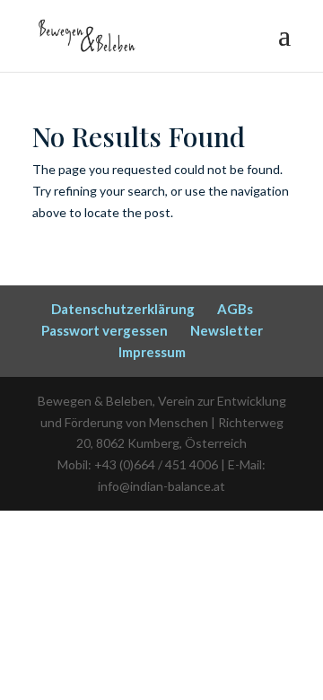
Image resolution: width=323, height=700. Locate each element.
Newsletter (226, 330)
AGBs (235, 309)
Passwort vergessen (104, 330)
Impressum (152, 352)
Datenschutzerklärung (123, 309)
